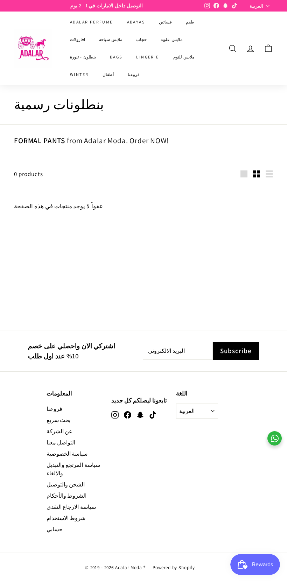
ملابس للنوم (183, 56)
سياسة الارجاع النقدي (71, 507)
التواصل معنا (61, 442)
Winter (79, 74)
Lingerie (147, 56)
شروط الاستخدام (66, 518)
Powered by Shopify (174, 567)
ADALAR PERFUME (91, 21)
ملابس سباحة (110, 39)
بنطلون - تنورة (83, 56)
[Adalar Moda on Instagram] (115, 415)
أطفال (108, 74)
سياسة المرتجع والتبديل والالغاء (73, 469)
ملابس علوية (171, 39)
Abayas (136, 21)
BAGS (116, 56)
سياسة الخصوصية (67, 453)
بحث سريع (59, 420)
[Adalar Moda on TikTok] (152, 415)
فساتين (165, 21)
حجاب (141, 39)
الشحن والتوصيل (66, 484)
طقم (190, 21)
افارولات (77, 39)
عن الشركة (60, 431)
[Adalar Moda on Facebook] (127, 415)
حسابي (55, 529)
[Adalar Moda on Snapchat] (140, 415)
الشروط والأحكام (67, 495)
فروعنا (134, 74)
